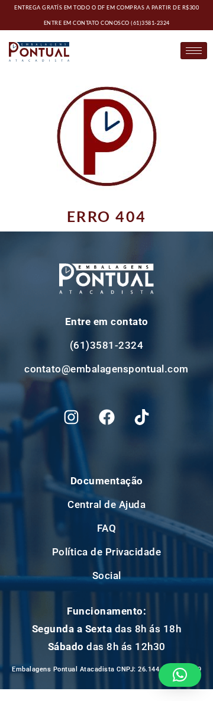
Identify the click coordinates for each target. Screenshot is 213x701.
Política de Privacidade (107, 552)
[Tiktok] (142, 417)
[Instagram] (72, 417)
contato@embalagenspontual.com (106, 369)
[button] (180, 675)
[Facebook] (106, 417)
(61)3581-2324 (150, 23)
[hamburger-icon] (193, 50)
